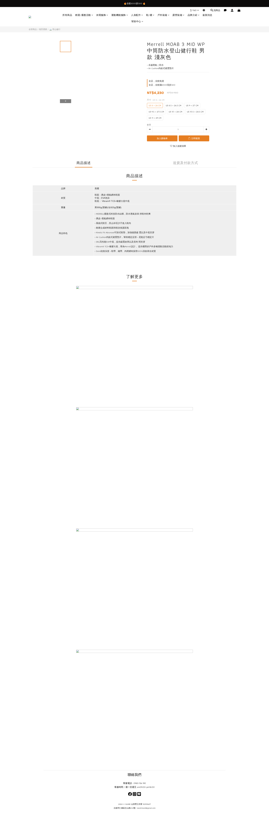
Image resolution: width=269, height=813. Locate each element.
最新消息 (207, 15)
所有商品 (67, 15)
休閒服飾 (101, 15)
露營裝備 (177, 15)
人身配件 (136, 15)
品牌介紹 (192, 15)
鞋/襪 (149, 15)
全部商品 (33, 29)
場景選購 (43, 29)
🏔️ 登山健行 (54, 29)
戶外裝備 (162, 15)
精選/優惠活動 (83, 15)
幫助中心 (136, 21)
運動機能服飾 (118, 15)
